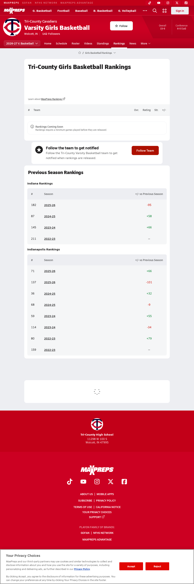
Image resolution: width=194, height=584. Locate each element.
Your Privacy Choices (97, 512)
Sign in (180, 11)
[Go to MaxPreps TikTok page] (70, 482)
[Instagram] (168, 3)
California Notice (108, 507)
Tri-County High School (97, 434)
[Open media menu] (165, 11)
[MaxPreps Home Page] (79, 53)
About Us (86, 494)
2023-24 (49, 227)
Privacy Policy (106, 500)
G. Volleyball (127, 10)
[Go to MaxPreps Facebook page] (124, 482)
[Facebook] (186, 3)
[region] (97, 566)
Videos (88, 43)
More (144, 43)
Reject (157, 566)
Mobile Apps (105, 494)
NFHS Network (46, 2)
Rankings (119, 43)
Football (63, 10)
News (132, 43)
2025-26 (49, 205)
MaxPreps (11, 2)
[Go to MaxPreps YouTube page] (83, 482)
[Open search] (155, 11)
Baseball (81, 10)
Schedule (61, 43)
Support (95, 517)
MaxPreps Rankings (51, 98)
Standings (103, 43)
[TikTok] (150, 3)
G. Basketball (42, 10)
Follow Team (145, 150)
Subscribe (85, 500)
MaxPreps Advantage (76, 2)
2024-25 (49, 216)
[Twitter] (177, 3)
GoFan (27, 2)
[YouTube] (159, 3)
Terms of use (83, 507)
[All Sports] (145, 11)
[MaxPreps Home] (14, 11)
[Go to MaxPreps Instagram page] (97, 482)
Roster (76, 43)
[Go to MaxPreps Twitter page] (111, 482)
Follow (123, 26)
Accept (131, 566)
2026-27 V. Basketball (20, 43)
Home (47, 43)
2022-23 (49, 239)
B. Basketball (103, 10)
